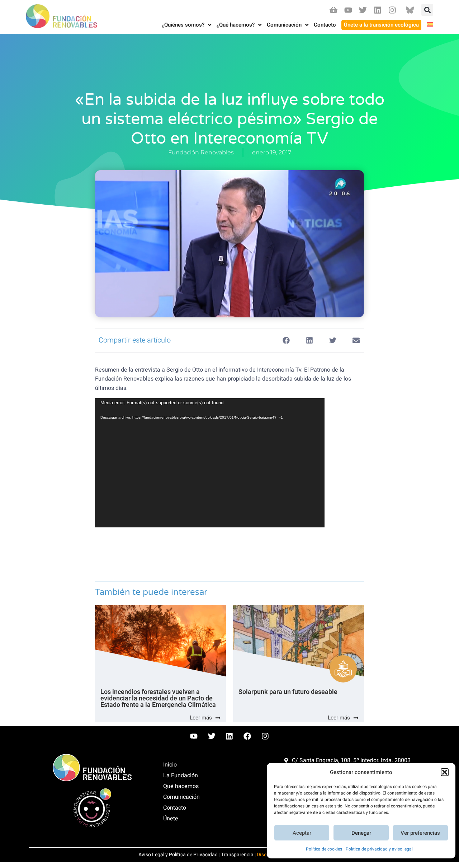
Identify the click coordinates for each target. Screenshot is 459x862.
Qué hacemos (181, 786)
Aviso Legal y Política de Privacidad (178, 854)
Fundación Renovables (201, 152)
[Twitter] (362, 10)
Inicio (170, 764)
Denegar (361, 833)
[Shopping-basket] (333, 10)
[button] (444, 772)
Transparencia (237, 854)
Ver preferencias (420, 833)
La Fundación (180, 775)
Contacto (174, 807)
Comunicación (181, 797)
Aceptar (302, 833)
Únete (170, 818)
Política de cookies (324, 849)
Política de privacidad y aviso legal (379, 849)
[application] (210, 462)
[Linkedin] (378, 10)
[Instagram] (392, 10)
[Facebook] (247, 736)
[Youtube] (348, 10)
